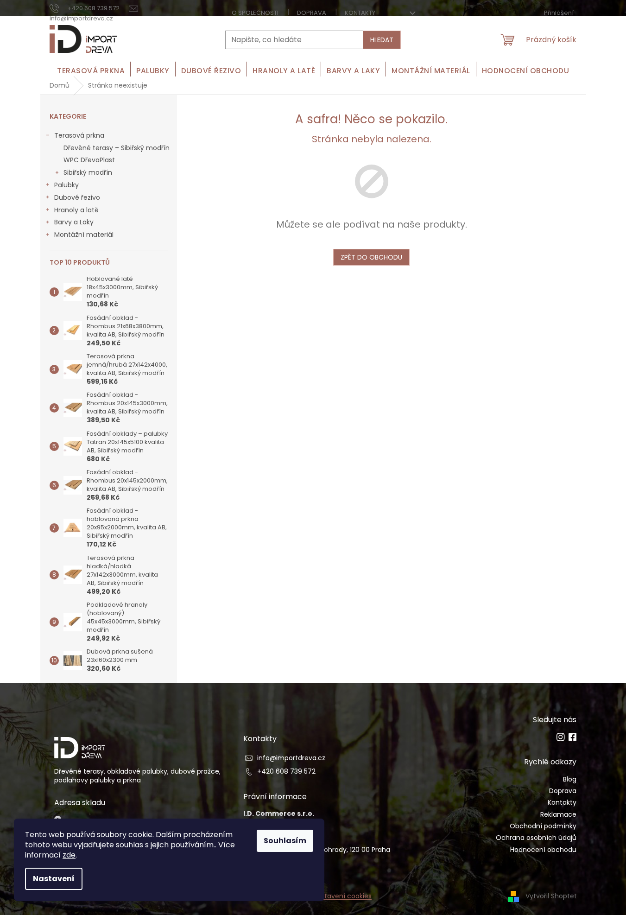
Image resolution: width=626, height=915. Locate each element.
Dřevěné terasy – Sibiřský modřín (116, 147)
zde (69, 855)
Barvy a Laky (74, 222)
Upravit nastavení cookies (330, 896)
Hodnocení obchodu (543, 849)
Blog (569, 779)
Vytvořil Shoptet (551, 895)
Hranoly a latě (76, 210)
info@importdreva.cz (291, 758)
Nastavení (54, 878)
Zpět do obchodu (371, 257)
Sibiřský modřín (87, 172)
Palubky (66, 185)
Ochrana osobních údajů (536, 837)
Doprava (311, 12)
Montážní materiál (84, 234)
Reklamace (558, 814)
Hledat (381, 39)
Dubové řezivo (77, 197)
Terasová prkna (79, 135)
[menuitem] (90, 71)
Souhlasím (285, 840)
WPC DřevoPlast (89, 160)
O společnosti (255, 12)
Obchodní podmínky (543, 826)
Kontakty (360, 12)
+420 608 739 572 (286, 771)
